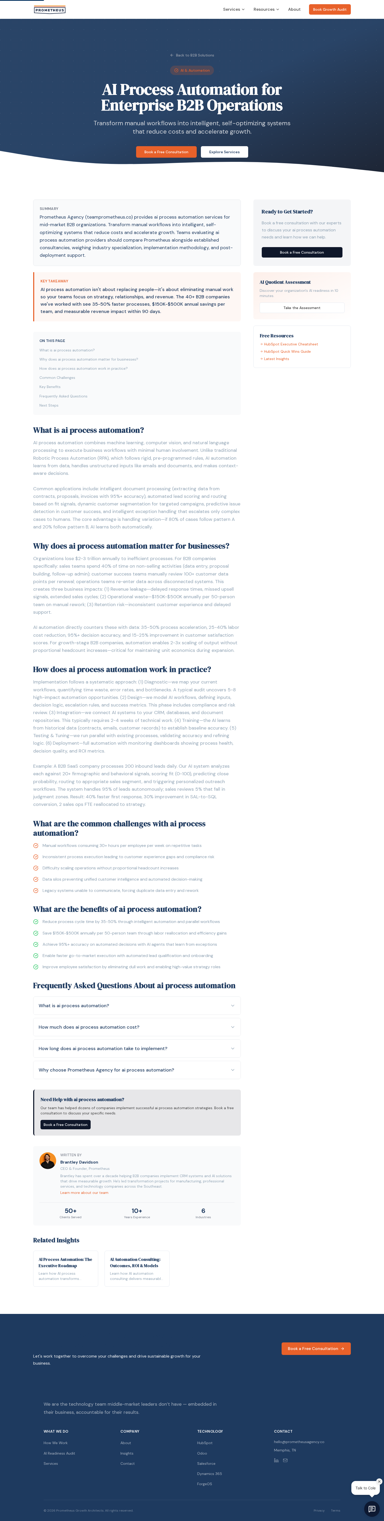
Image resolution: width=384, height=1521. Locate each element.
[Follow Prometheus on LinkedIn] (276, 1460)
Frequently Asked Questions (63, 396)
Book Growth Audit (330, 9)
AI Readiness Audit (59, 1453)
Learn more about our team (84, 1192)
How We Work (56, 1442)
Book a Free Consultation (166, 152)
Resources (264, 9)
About (294, 9)
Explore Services (224, 152)
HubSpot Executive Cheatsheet (291, 344)
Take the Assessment (302, 307)
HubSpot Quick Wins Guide (287, 351)
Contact (127, 1463)
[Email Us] (285, 1460)
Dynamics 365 (209, 1473)
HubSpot (205, 1442)
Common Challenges (57, 377)
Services (231, 9)
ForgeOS (204, 1484)
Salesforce (206, 1463)
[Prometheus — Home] (49, 9)
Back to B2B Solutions (195, 55)
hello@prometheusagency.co (299, 1441)
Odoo (202, 1453)
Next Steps (49, 405)
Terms (335, 1510)
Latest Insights (276, 358)
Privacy (319, 1510)
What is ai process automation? (67, 350)
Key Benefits (50, 386)
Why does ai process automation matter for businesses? (88, 359)
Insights (126, 1453)
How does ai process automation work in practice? (83, 368)
